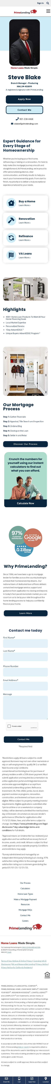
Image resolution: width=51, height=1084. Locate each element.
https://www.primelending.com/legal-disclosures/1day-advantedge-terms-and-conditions (25, 827)
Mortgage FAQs (25, 910)
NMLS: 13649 (23, 1047)
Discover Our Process (25, 444)
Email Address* (10, 680)
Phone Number (10, 666)
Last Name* (9, 650)
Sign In (40, 3)
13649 (9, 952)
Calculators (25, 889)
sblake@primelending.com (26, 123)
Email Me (6, 1082)
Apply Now (24, 99)
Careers (25, 921)
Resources (25, 905)
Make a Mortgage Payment (25, 900)
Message (7, 694)
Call (19, 1082)
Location (47, 1082)
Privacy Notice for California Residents (16, 967)
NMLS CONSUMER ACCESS (31, 947)
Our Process (25, 883)
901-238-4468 (26, 119)
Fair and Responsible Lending (23, 964)
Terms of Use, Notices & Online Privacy (17, 961)
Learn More (25, 613)
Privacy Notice (42, 964)
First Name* (9, 637)
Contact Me (24, 109)
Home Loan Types (25, 894)
